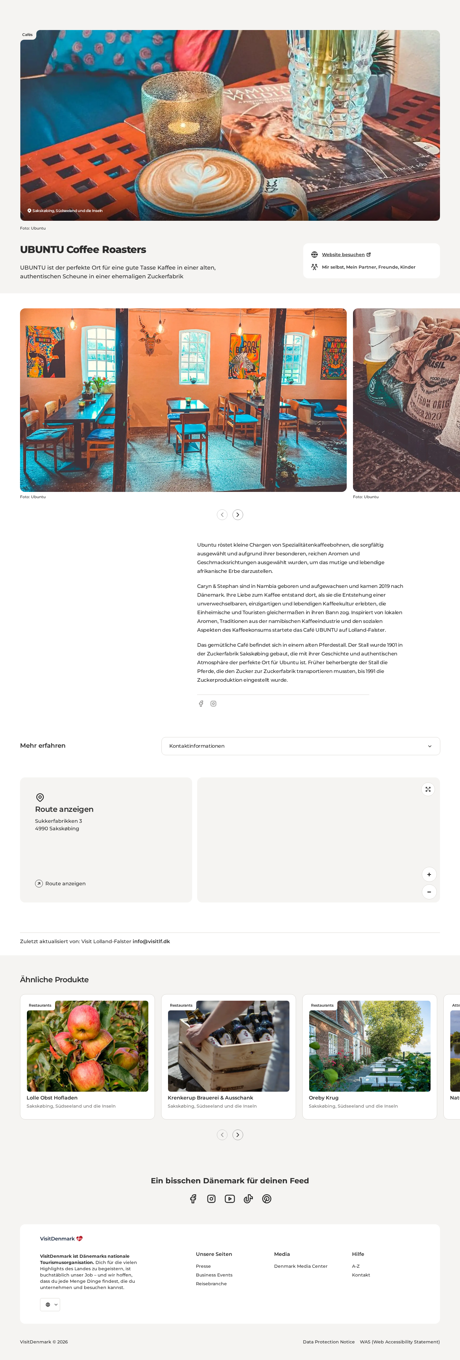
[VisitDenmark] (61, 1239)
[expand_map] (428, 789)
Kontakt (361, 1275)
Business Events (214, 1275)
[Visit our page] (211, 1198)
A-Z (356, 1266)
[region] (318, 839)
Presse (203, 1266)
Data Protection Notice (329, 1342)
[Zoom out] (429, 891)
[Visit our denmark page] (192, 1198)
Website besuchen (343, 254)
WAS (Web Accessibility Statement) (400, 1342)
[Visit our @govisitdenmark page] (248, 1198)
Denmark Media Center (301, 1266)
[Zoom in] (429, 874)
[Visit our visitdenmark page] (229, 1198)
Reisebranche (211, 1284)
